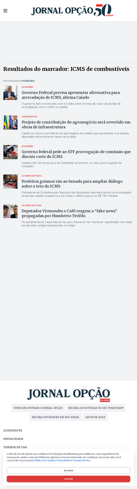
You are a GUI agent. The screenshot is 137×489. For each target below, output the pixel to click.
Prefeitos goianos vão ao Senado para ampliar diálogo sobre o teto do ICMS (72, 184)
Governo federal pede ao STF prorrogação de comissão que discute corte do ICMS (76, 154)
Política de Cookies (44, 460)
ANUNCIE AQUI (95, 417)
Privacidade (13, 439)
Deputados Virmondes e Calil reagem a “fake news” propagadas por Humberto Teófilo (69, 213)
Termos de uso (15, 447)
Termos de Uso (81, 460)
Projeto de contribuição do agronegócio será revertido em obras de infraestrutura (76, 124)
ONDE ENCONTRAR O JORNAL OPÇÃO (38, 408)
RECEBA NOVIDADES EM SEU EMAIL (56, 417)
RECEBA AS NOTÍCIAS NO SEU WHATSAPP (95, 408)
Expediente (12, 430)
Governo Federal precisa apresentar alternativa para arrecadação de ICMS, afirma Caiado (71, 95)
